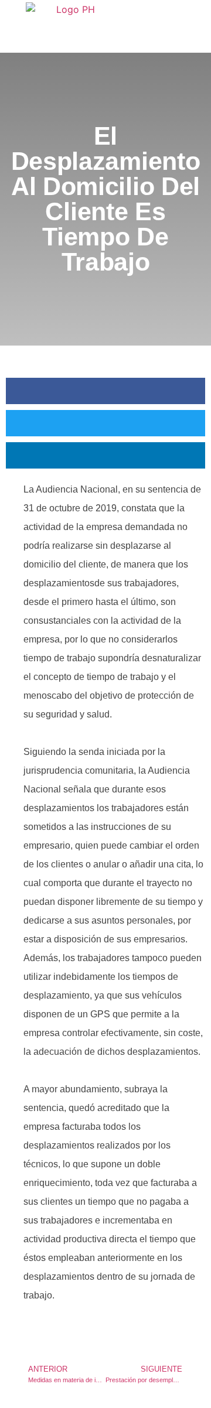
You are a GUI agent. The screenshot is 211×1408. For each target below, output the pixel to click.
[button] (105, 391)
